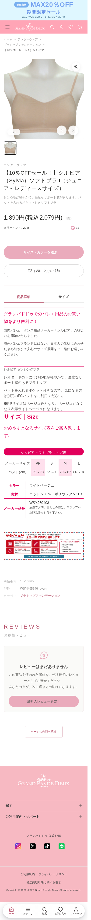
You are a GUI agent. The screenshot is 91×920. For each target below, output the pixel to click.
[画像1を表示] (10, 148)
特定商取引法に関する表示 (44, 882)
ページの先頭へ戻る (44, 731)
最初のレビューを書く (43, 701)
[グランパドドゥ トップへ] (44, 781)
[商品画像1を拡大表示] (44, 99)
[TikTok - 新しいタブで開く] (47, 846)
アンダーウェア (28, 39)
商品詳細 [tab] (24, 297)
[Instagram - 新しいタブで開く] (18, 846)
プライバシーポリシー (52, 874)
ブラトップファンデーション (22, 44)
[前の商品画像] (61, 130)
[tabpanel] (44, 332)
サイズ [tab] (64, 297)
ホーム (8, 39)
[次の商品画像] (73, 130)
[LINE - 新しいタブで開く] (61, 846)
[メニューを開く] (7, 27)
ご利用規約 (27, 874)
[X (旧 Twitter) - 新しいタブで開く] (33, 846)
